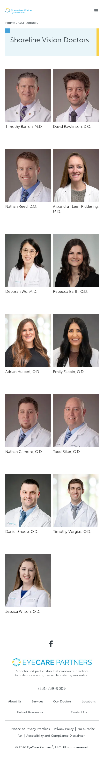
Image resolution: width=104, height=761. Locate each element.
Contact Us (79, 712)
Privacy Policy (64, 729)
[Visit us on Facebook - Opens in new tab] (50, 644)
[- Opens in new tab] (52, 662)
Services (37, 701)
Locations (89, 701)
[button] (96, 11)
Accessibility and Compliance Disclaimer (55, 735)
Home (10, 23)
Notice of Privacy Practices (30, 729)
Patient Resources (30, 712)
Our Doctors (62, 701)
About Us (15, 701)
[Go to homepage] (18, 10)
